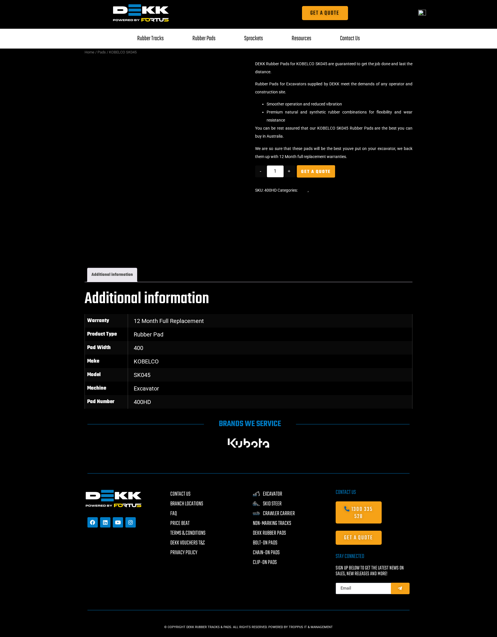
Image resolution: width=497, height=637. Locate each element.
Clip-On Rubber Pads (327, 190)
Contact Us (350, 38)
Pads (102, 52)
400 (138, 348)
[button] (92, 443)
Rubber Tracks (150, 38)
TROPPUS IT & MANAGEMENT (311, 627)
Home (89, 52)
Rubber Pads (203, 38)
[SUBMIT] (400, 588)
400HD (142, 402)
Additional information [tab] (112, 275)
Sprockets (253, 38)
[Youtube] (118, 522)
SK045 (142, 375)
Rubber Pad (148, 334)
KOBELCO (146, 361)
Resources (301, 38)
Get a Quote (316, 171)
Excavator (146, 388)
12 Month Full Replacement (169, 320)
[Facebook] (92, 522)
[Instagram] (130, 522)
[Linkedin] (105, 522)
